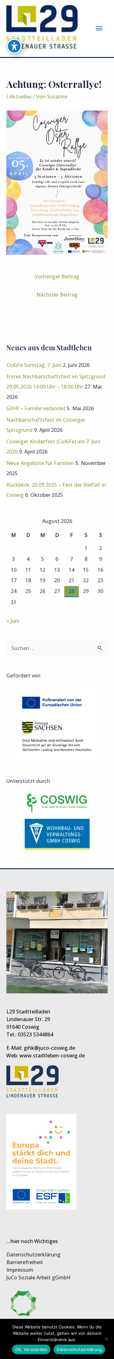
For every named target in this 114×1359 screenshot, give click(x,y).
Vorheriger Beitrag (57, 276)
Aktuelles (21, 96)
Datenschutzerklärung (33, 1254)
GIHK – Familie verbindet (36, 408)
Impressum (19, 1269)
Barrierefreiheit (24, 1262)
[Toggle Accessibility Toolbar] (14, 46)
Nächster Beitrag (57, 294)
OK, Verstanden (31, 1349)
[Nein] (106, 1339)
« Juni (12, 620)
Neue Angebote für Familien (40, 463)
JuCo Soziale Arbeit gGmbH (38, 1277)
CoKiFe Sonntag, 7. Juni (33, 364)
